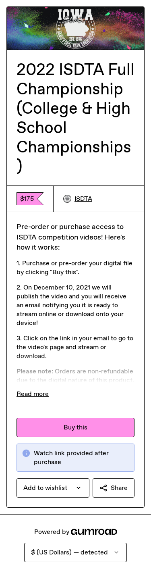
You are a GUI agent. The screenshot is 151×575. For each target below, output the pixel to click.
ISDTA (83, 198)
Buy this (75, 427)
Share (119, 488)
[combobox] (53, 488)
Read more (33, 394)
